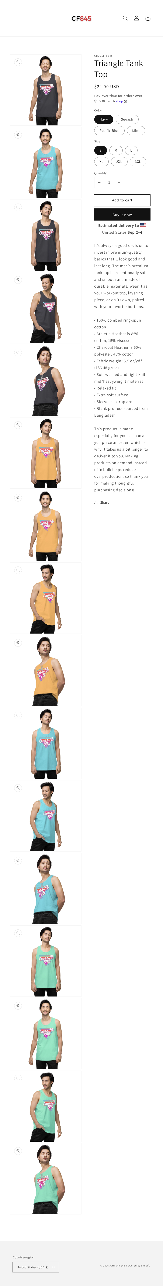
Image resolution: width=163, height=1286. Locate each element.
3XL (138, 161)
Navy (104, 119)
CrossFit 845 (117, 1265)
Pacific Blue (109, 130)
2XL (119, 161)
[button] (15, 18)
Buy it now (122, 214)
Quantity (100, 173)
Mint (136, 130)
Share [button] (104, 502)
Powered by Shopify (138, 1265)
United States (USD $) (32, 1267)
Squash (127, 119)
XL (101, 161)
